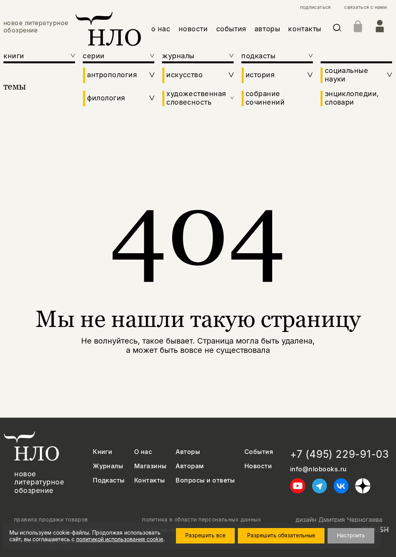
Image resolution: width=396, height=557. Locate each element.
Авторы (188, 451)
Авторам (190, 466)
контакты (304, 29)
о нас (161, 29)
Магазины (150, 466)
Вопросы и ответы (205, 480)
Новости (258, 466)
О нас (143, 451)
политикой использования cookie (119, 539)
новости (193, 29)
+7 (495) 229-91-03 (339, 454)
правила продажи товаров (51, 519)
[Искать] (337, 29)
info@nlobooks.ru (318, 469)
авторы (267, 29)
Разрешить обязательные (281, 535)
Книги (102, 451)
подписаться (315, 7)
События (258, 451)
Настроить (351, 535)
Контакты (149, 480)
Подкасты (109, 480)
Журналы (108, 466)
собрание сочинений (265, 98)
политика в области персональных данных (201, 519)
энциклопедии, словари (352, 98)
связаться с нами (365, 7)
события (231, 29)
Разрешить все (205, 535)
